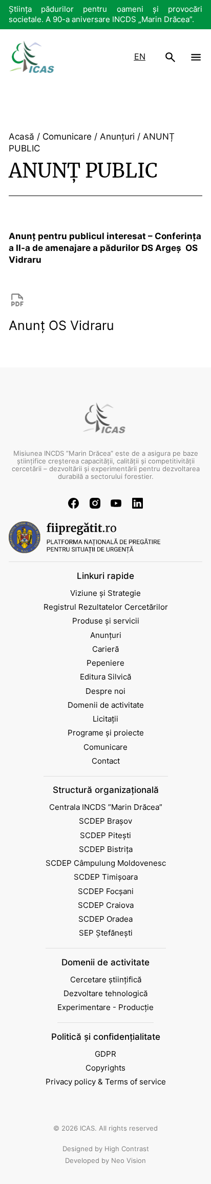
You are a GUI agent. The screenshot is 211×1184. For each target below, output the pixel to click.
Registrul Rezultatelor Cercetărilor (106, 607)
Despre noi (105, 691)
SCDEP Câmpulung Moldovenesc (106, 863)
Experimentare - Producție (105, 1007)
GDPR (105, 1054)
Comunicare (105, 747)
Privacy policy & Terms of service (106, 1081)
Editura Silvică (105, 677)
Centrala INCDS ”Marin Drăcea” (105, 807)
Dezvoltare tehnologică (105, 993)
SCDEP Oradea (105, 919)
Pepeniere (105, 663)
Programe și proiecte (106, 732)
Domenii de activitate (106, 705)
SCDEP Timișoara (106, 877)
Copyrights (105, 1068)
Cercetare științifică (105, 979)
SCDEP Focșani (106, 891)
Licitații (105, 719)
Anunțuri (105, 635)
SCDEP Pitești (105, 835)
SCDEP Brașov (105, 821)
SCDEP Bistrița (106, 849)
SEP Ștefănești (106, 933)
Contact (106, 761)
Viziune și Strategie (105, 593)
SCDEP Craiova (106, 905)
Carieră (105, 649)
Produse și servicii (105, 621)
